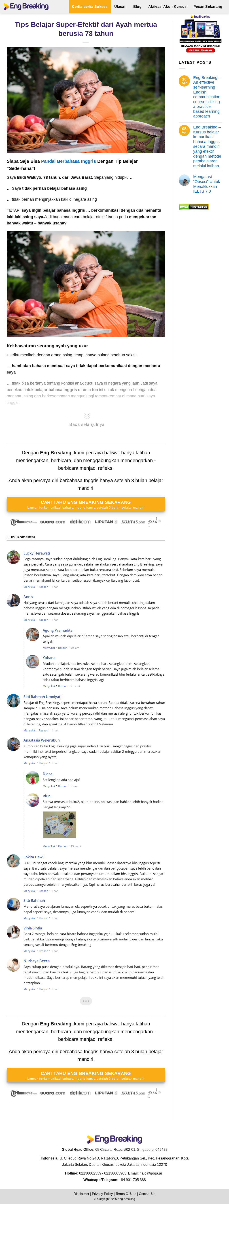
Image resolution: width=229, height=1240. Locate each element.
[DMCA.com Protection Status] (194, 206)
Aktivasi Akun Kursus (167, 7)
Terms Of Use (126, 1194)
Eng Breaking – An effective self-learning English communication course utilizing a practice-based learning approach (207, 97)
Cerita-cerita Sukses (90, 7)
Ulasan (120, 7)
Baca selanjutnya (87, 424)
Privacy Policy (102, 1194)
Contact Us (147, 1194)
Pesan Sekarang (207, 7)
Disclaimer (81, 1194)
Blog (137, 7)
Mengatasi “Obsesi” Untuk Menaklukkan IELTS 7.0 (206, 184)
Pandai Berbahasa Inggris (68, 161)
